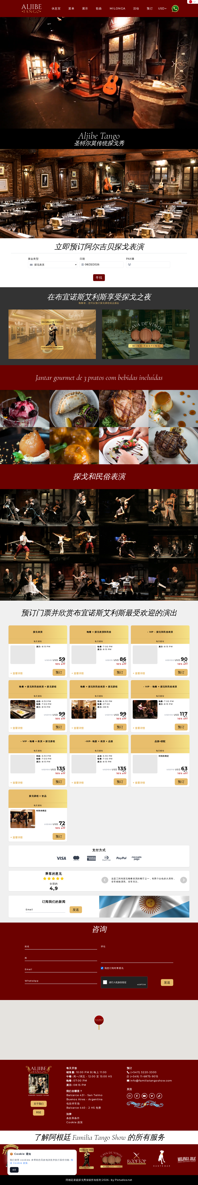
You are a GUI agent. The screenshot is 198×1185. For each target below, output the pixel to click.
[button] (99, 1023)
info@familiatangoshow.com (151, 1080)
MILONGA (117, 8)
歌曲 (99, 8)
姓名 (27, 946)
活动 (136, 8)
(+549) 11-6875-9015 (143, 1076)
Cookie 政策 (74, 1122)
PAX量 (130, 258)
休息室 (56, 8)
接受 (14, 1170)
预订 (150, 8)
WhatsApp (32, 980)
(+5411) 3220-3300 (143, 1072)
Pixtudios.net (123, 1179)
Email (28, 969)
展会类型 (33, 258)
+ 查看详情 (16, 673)
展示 (85, 8)
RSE (38, 1112)
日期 (82, 258)
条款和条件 (73, 1118)
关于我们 (39, 1103)
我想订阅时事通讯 (114, 968)
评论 (103, 946)
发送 (76, 910)
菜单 (71, 8)
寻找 (99, 277)
